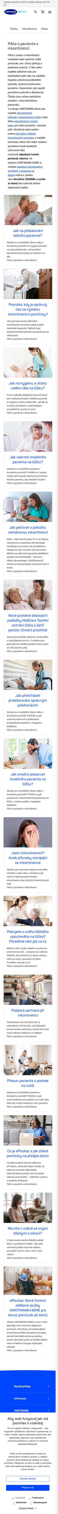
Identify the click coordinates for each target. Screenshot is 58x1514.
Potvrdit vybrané (28, 1479)
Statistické (21, 1502)
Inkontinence (29, 28)
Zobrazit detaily (26, 1508)
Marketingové (40, 1502)
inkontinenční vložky (30, 117)
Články (14, 28)
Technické (20, 1498)
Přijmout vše (28, 1488)
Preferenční (38, 1498)
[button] (27, 1386)
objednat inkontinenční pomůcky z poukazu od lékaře (25, 171)
